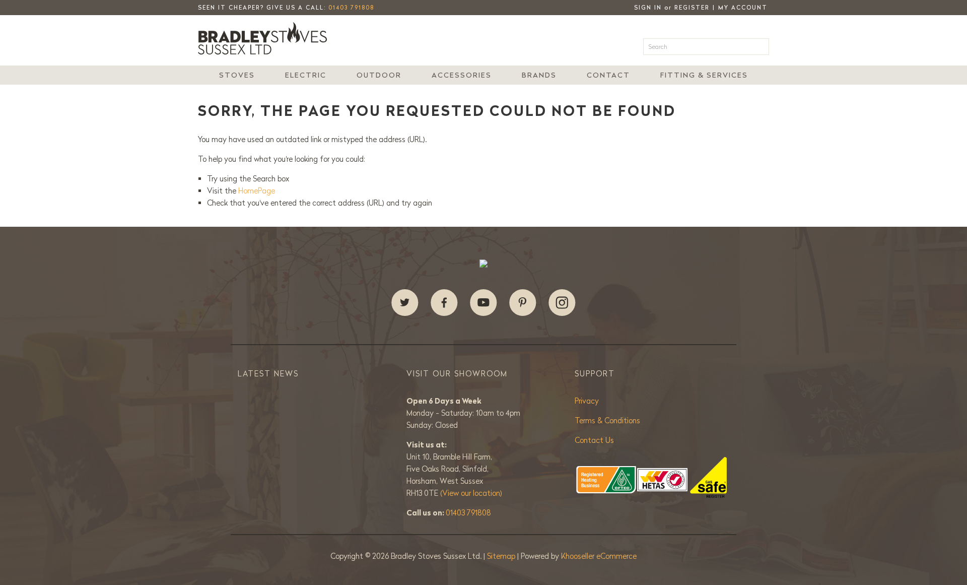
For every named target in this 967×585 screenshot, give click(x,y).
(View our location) (471, 493)
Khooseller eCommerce (599, 556)
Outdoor (379, 75)
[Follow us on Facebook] (444, 302)
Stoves (237, 75)
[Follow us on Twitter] (405, 302)
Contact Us (594, 440)
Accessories (462, 75)
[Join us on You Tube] (483, 302)
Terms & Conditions (607, 420)
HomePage (256, 191)
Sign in (648, 7)
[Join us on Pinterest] (522, 302)
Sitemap (502, 556)
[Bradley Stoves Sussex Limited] (265, 38)
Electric (305, 75)
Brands (539, 75)
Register (692, 7)
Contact (608, 75)
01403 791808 (351, 7)
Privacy (587, 401)
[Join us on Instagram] (562, 302)
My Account (743, 7)
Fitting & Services (704, 75)
